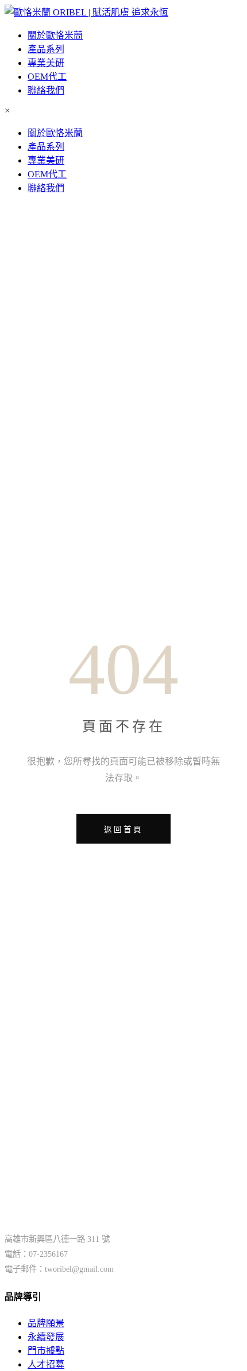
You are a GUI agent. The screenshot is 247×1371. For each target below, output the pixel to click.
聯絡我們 (46, 90)
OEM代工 (47, 76)
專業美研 (46, 63)
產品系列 (46, 49)
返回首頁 (123, 829)
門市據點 (46, 1351)
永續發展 (46, 1337)
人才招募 (46, 1364)
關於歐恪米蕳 (55, 35)
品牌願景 (46, 1323)
